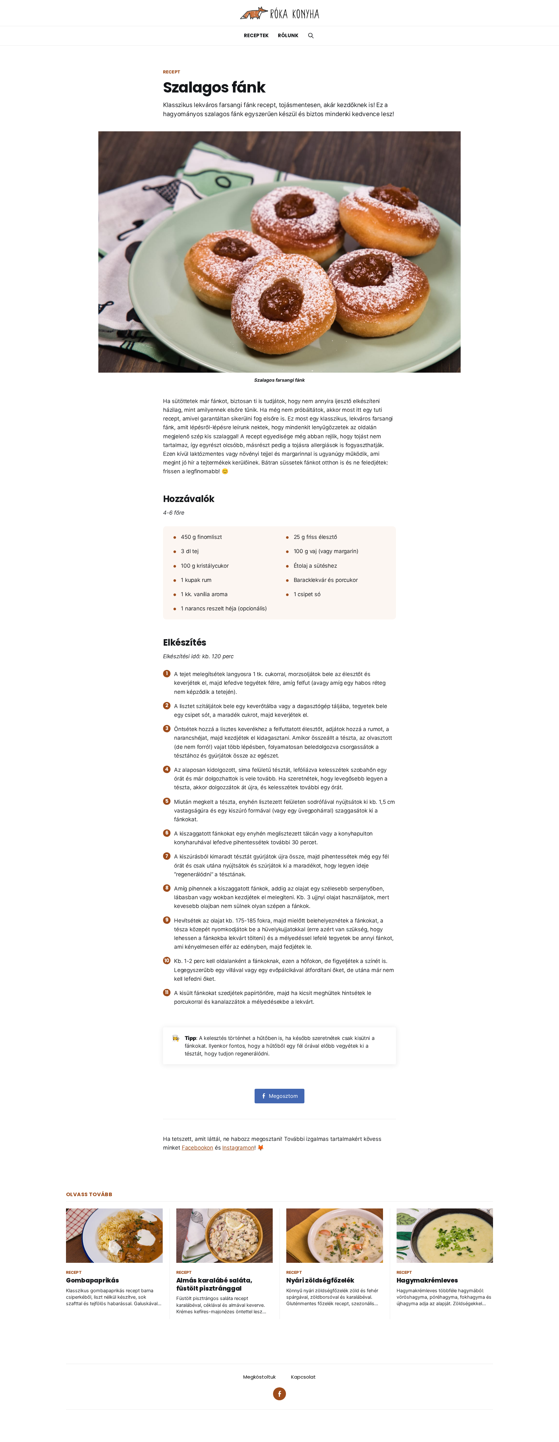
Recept (171, 71)
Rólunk (288, 35)
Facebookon (197, 1147)
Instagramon (238, 1147)
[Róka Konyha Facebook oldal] (279, 1393)
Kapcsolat (303, 1376)
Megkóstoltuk (259, 1376)
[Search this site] (311, 35)
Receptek (256, 35)
